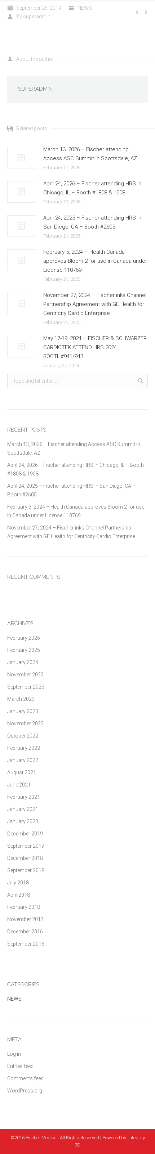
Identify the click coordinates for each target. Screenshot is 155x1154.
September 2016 (25, 944)
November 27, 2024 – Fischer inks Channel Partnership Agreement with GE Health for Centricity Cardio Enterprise (94, 304)
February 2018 (23, 907)
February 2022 (23, 748)
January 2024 (22, 662)
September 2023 (25, 687)
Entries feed (20, 1066)
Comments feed (25, 1078)
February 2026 (23, 638)
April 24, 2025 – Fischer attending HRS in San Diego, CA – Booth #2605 (92, 222)
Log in (14, 1054)
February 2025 (23, 650)
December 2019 (25, 834)
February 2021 (23, 797)
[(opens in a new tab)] (21, 157)
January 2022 (22, 760)
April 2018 (18, 895)
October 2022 (22, 736)
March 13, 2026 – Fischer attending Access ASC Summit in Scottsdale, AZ (90, 154)
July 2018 (18, 882)
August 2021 (21, 772)
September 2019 (25, 846)
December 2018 (25, 858)
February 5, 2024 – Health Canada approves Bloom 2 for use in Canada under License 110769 (95, 261)
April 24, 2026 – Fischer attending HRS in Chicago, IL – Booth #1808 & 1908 (92, 188)
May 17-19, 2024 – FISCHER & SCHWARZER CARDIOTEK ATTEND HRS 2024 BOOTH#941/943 (95, 347)
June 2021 (19, 785)
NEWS (85, 8)
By (33, 16)
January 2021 (22, 809)
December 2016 (25, 931)
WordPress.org (24, 1091)
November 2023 (25, 674)
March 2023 (21, 699)
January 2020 (22, 821)
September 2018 (25, 870)
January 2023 (22, 711)
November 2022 (25, 723)
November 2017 (25, 919)
